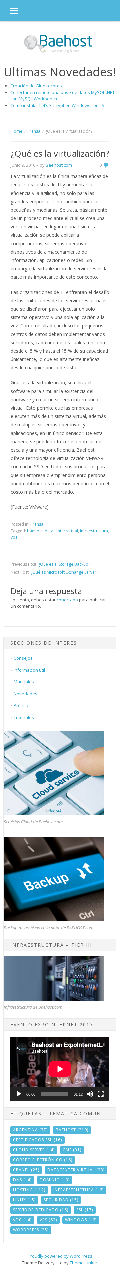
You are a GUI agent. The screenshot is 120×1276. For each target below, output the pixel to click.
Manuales (24, 682)
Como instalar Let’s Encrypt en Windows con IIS (57, 105)
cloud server (34, 1150)
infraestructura (94, 531)
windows (81, 1220)
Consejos (23, 658)
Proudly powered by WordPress (60, 1256)
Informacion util (29, 670)
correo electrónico (42, 1160)
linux (24, 1200)
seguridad (61, 1200)
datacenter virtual (61, 531)
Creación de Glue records (36, 86)
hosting (29, 1190)
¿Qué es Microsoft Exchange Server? (64, 572)
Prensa (36, 524)
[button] (9, 10)
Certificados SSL (37, 1140)
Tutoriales (24, 717)
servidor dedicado (40, 1210)
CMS (72, 1150)
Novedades (25, 694)
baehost (35, 531)
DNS (22, 1180)
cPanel (26, 1170)
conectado (67, 600)
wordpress (31, 1230)
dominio (55, 1180)
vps (14, 537)
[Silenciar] (90, 1094)
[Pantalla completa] (100, 1094)
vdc (22, 1220)
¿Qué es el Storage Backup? (64, 564)
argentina (30, 1130)
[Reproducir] (19, 1094)
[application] (59, 1069)
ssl (84, 1210)
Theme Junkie (83, 1263)
